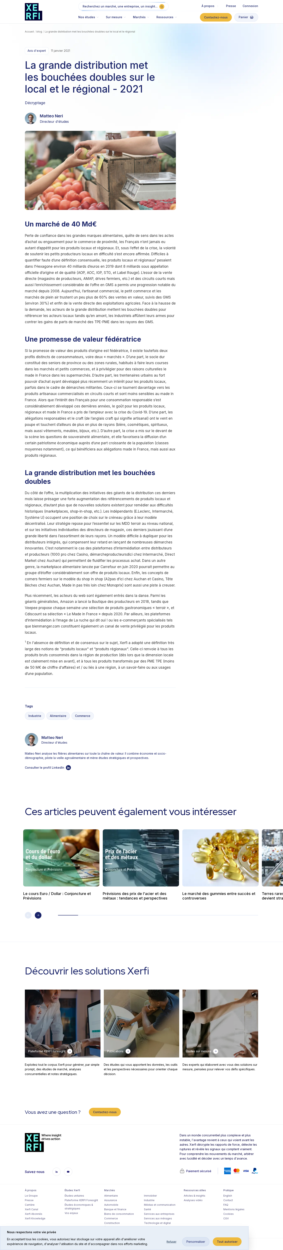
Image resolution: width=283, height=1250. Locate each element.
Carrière (30, 1204)
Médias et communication (159, 1204)
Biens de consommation (119, 1213)
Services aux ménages (158, 1218)
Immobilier (150, 1195)
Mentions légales (233, 1209)
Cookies (228, 1213)
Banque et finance (115, 1209)
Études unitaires (74, 1195)
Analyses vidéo (193, 1200)
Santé (147, 1209)
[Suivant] (38, 915)
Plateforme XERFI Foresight (81, 1200)
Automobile (111, 1204)
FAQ (225, 1204)
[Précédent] (28, 915)
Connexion (250, 6)
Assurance (110, 1200)
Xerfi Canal (31, 1209)
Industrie (34, 716)
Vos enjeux (71, 1213)
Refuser (171, 1241)
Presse (231, 6)
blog (39, 31)
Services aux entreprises (159, 1213)
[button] (90, 19)
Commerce (82, 716)
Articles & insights (194, 1195)
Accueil (29, 31)
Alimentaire (58, 716)
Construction (112, 1223)
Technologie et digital (157, 1223)
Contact (228, 1200)
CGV (226, 1218)
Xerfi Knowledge (35, 1218)
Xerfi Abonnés (33, 1213)
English (227, 1195)
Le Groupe (31, 1195)
